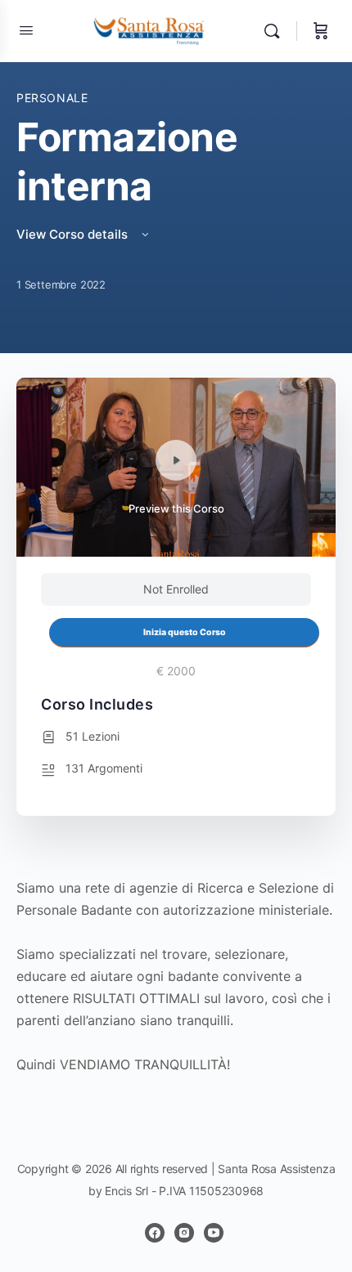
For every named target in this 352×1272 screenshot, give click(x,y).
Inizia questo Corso (184, 632)
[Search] (276, 31)
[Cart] (321, 31)
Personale (52, 98)
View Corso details (73, 234)
